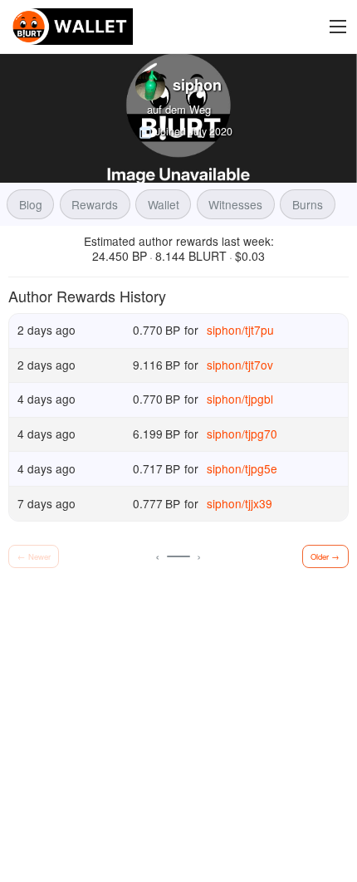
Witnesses (235, 204)
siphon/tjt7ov (240, 364)
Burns (307, 204)
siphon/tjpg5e (242, 467)
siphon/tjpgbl (240, 398)
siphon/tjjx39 (239, 503)
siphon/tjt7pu (240, 329)
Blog (30, 204)
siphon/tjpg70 (242, 433)
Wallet (163, 204)
